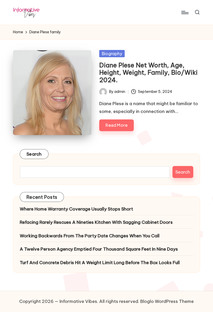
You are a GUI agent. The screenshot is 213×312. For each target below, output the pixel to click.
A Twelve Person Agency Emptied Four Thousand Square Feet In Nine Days (99, 249)
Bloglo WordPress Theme (167, 301)
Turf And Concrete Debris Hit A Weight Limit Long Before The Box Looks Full (100, 262)
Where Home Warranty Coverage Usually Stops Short (76, 209)
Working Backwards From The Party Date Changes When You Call (89, 236)
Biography (112, 53)
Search (34, 154)
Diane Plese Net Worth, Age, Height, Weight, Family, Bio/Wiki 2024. (148, 72)
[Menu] (184, 12)
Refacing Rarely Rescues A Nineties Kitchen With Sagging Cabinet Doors (96, 222)
